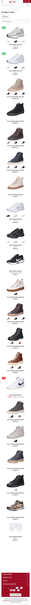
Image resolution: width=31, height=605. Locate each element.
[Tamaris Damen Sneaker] (15, 183)
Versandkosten (6, 600)
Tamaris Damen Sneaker (15, 194)
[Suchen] (28, 4)
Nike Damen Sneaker (15, 44)
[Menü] (2, 1)
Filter (6, 16)
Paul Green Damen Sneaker (15, 97)
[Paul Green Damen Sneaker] (15, 85)
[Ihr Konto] (25, 1)
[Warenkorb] (29, 1)
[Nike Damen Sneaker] (15, 32)
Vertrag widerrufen (15, 594)
